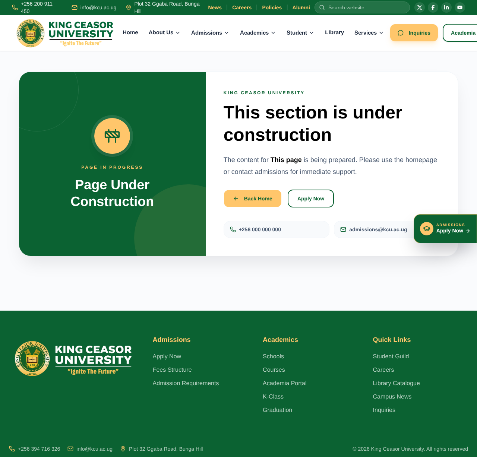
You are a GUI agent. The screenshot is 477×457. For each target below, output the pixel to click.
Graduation (277, 410)
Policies (272, 7)
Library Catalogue (396, 383)
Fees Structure (172, 370)
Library (334, 32)
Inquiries (419, 33)
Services (365, 32)
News (215, 7)
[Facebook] (433, 7)
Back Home (258, 198)
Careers (242, 7)
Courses (274, 370)
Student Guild (391, 356)
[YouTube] (460, 7)
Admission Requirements (186, 383)
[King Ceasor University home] (65, 33)
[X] (419, 7)
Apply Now (310, 198)
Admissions (206, 32)
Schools (273, 356)
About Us (161, 32)
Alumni (301, 7)
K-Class (273, 397)
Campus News (392, 397)
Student (297, 32)
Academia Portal (284, 383)
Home (130, 32)
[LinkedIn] (446, 7)
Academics (254, 32)
